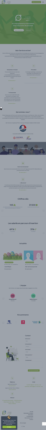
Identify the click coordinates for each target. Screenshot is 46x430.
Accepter (9, 427)
